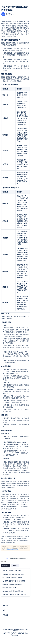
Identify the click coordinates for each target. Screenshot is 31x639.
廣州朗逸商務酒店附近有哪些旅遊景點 (12, 591)
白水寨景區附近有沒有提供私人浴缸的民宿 (13, 581)
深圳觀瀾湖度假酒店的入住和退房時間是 (13, 574)
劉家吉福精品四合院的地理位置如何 (12, 584)
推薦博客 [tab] (15, 565)
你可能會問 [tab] (5, 565)
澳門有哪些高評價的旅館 (9, 587)
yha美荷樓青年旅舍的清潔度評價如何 (12, 577)
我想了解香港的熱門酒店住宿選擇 (11, 571)
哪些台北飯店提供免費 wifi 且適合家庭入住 (14, 594)
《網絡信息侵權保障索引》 (12, 549)
